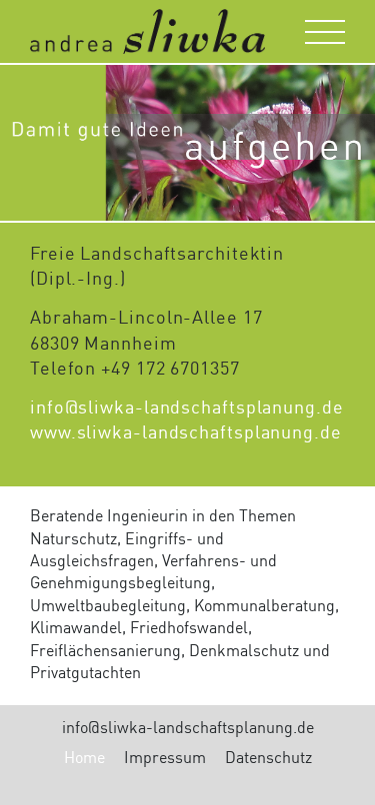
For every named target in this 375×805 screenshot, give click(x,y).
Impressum (165, 759)
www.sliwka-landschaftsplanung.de (186, 433)
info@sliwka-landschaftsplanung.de (187, 408)
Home (84, 759)
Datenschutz (268, 759)
